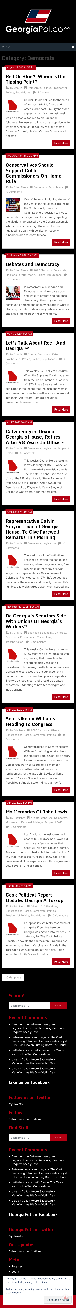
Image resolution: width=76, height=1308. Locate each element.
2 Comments (38, 641)
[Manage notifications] (65, 1298)
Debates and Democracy (32, 264)
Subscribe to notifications (25, 1119)
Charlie (18, 87)
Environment (28, 637)
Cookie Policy (13, 1292)
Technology (44, 637)
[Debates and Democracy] (13, 292)
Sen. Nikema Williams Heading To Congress (30, 721)
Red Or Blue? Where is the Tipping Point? (35, 78)
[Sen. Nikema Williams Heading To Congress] (13, 752)
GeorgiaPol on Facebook (33, 1214)
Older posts (13, 977)
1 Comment (44, 92)
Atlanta (54, 730)
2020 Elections (40, 730)
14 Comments (14, 279)
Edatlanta (19, 730)
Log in (15, 1271)
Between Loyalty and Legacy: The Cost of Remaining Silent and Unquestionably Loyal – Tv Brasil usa (39, 1041)
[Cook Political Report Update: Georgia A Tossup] (13, 928)
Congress (60, 632)
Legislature (49, 448)
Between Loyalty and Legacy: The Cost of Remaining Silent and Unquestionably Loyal (38, 1028)
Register (17, 1266)
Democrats (34, 87)
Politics (46, 87)
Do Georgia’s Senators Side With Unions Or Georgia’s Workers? (36, 621)
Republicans (23, 92)
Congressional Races (18, 734)
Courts (32, 354)
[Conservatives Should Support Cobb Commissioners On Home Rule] (13, 204)
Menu (6, 46)
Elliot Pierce (21, 187)
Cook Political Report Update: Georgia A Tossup (34, 897)
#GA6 (34, 906)
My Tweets (16, 1104)
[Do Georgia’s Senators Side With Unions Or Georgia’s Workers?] (13, 654)
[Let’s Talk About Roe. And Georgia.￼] (13, 376)
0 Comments (14, 191)
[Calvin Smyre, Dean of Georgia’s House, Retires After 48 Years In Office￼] (13, 466)
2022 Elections (43, 270)
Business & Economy (40, 632)
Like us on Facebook (29, 1082)
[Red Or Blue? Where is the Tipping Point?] (13, 105)
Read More (61, 143)
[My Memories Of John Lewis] (13, 839)
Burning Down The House (50, 1045)
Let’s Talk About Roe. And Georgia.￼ (35, 345)
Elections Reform (16, 274)
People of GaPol (54, 822)
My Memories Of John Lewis (36, 811)
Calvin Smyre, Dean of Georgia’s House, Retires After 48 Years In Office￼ (35, 437)
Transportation (14, 641)
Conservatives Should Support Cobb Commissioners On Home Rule (33, 173)
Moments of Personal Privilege (24, 822)
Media (31, 274)
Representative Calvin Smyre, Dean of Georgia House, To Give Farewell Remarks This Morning (32, 529)
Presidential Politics (17, 915)
